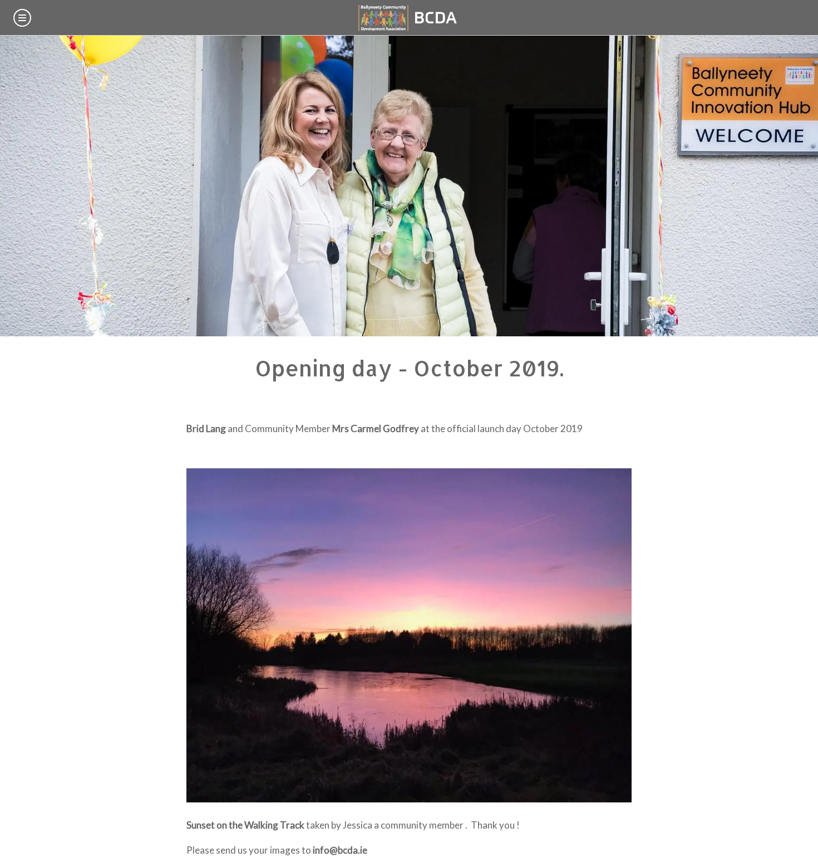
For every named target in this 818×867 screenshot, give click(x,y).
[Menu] (22, 17)
